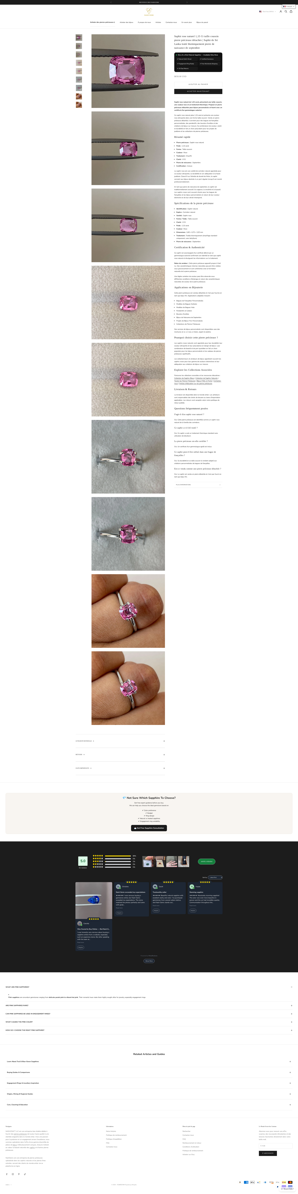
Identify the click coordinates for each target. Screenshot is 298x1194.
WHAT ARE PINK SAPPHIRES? (17, 987)
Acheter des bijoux (126, 22)
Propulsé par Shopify (131, 1184)
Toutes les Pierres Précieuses (184, 381)
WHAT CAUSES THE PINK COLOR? (19, 1022)
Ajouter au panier (198, 84)
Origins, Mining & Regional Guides (20, 1094)
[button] (147, 861)
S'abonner (268, 1153)
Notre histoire (111, 1131)
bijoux (15, 1145)
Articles (158, 22)
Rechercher (186, 1131)
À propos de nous (144, 22)
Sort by (205, 877)
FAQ (107, 1143)
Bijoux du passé (202, 22)
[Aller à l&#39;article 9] (79, 105)
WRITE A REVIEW (206, 862)
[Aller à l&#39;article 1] (79, 37)
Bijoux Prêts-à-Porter (204, 381)
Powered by (149, 956)
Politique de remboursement (116, 1135)
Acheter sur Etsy (189, 1154)
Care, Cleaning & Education (17, 1105)
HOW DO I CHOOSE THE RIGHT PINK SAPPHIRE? (25, 1030)
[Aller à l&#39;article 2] (79, 46)
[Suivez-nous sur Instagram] (13, 1174)
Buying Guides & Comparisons (18, 1072)
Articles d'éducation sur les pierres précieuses (195, 383)
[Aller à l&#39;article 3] (79, 54)
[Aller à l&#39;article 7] (79, 88)
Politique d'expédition (114, 1139)
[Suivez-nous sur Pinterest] (19, 1174)
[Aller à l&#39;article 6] (79, 79)
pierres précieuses (20, 1134)
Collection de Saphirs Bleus (184, 378)
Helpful (80, 947)
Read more (80, 942)
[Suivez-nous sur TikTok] (25, 1174)
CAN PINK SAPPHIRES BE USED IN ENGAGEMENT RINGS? (28, 1014)
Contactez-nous (171, 22)
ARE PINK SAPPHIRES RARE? (17, 1005)
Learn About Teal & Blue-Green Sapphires (23, 1061)
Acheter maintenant (198, 91)
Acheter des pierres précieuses (101, 22)
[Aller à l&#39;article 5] (79, 71)
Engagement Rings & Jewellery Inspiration (23, 1083)
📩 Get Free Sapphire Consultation (149, 828)
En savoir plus (187, 22)
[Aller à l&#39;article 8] (79, 96)
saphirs (32, 1147)
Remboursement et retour (192, 1143)
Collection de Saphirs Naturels (207, 378)
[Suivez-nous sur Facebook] (7, 1174)
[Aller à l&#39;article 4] (79, 63)
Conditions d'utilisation (191, 1147)
